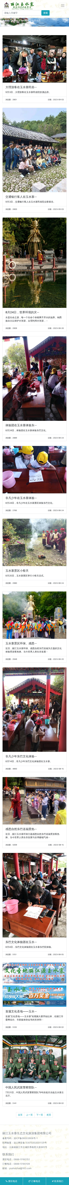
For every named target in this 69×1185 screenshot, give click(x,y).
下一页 (39, 1114)
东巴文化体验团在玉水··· (21, 942)
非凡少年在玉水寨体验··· (21, 498)
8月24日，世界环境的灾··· (22, 312)
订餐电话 (35, 1181)
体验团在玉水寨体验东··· (21, 425)
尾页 (49, 1114)
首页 (20, 1114)
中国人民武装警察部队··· (21, 1087)
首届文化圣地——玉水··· (21, 1011)
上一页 (29, 1114)
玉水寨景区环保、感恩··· (21, 643)
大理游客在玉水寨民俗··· (21, 87)
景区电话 (12, 1181)
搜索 (45, 12)
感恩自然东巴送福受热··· (21, 829)
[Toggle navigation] (63, 5)
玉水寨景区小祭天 (17, 570)
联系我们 (58, 1181)
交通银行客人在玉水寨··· (21, 196)
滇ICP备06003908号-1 (26, 1138)
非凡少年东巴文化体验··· (21, 756)
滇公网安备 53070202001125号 (30, 1142)
